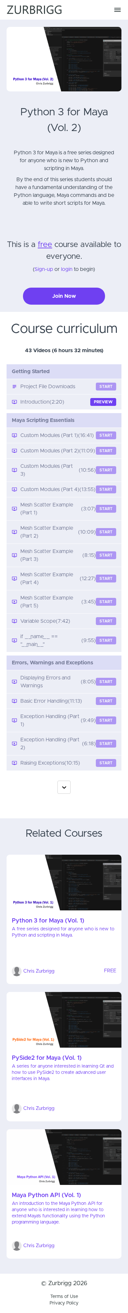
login (67, 269)
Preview (103, 402)
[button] (117, 9)
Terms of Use (64, 1296)
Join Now (64, 296)
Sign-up (43, 269)
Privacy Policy (64, 1303)
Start (106, 387)
